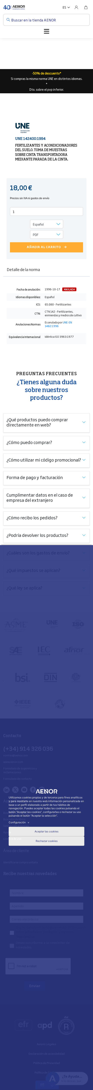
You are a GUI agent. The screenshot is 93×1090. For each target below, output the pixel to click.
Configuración (19, 822)
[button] (66, 7)
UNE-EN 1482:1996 (58, 324)
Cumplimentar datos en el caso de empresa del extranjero (39, 497)
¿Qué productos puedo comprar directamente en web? (37, 422)
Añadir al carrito (44, 247)
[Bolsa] (86, 7)
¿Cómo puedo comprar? (29, 442)
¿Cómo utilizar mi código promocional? (43, 459)
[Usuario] (76, 7)
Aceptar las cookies (46, 831)
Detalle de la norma (23, 269)
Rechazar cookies (47, 841)
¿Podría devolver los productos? (37, 535)
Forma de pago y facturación (34, 477)
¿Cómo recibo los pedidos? (32, 517)
